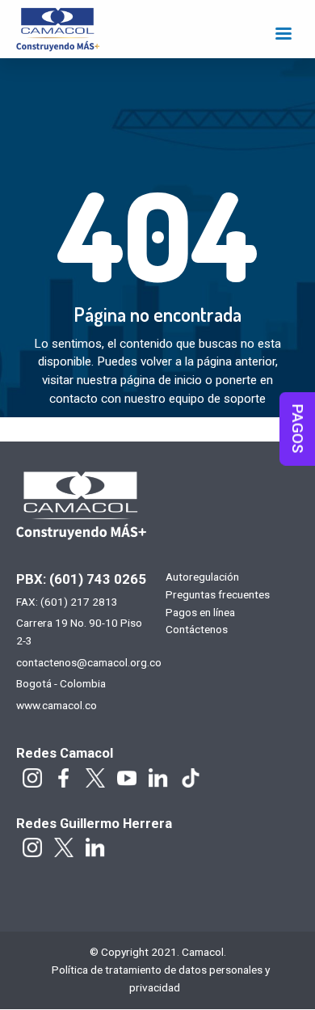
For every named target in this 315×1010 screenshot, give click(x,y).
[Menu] (282, 35)
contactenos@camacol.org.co (89, 662)
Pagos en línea (200, 613)
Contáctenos (197, 630)
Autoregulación (202, 577)
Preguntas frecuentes (218, 595)
